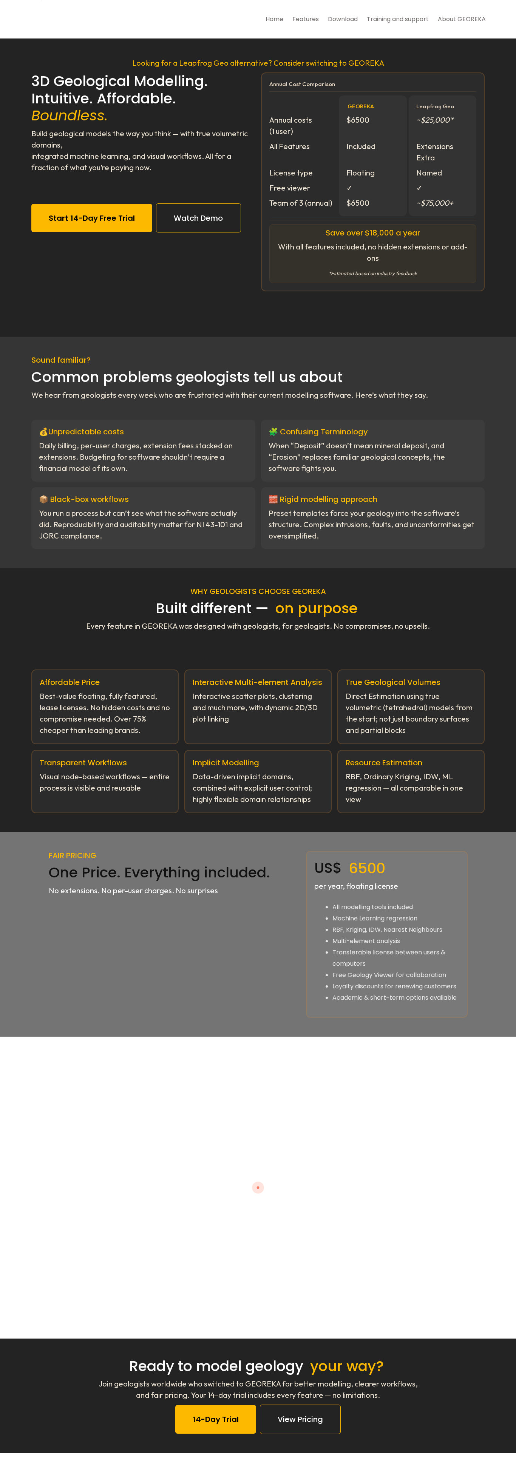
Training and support (398, 19)
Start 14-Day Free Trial (92, 218)
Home (274, 19)
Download (343, 19)
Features (305, 19)
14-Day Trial (216, 1419)
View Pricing (300, 1419)
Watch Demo (198, 218)
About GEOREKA (462, 19)
